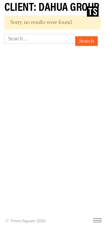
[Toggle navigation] (97, 221)
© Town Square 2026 (26, 220)
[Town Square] (93, 11)
